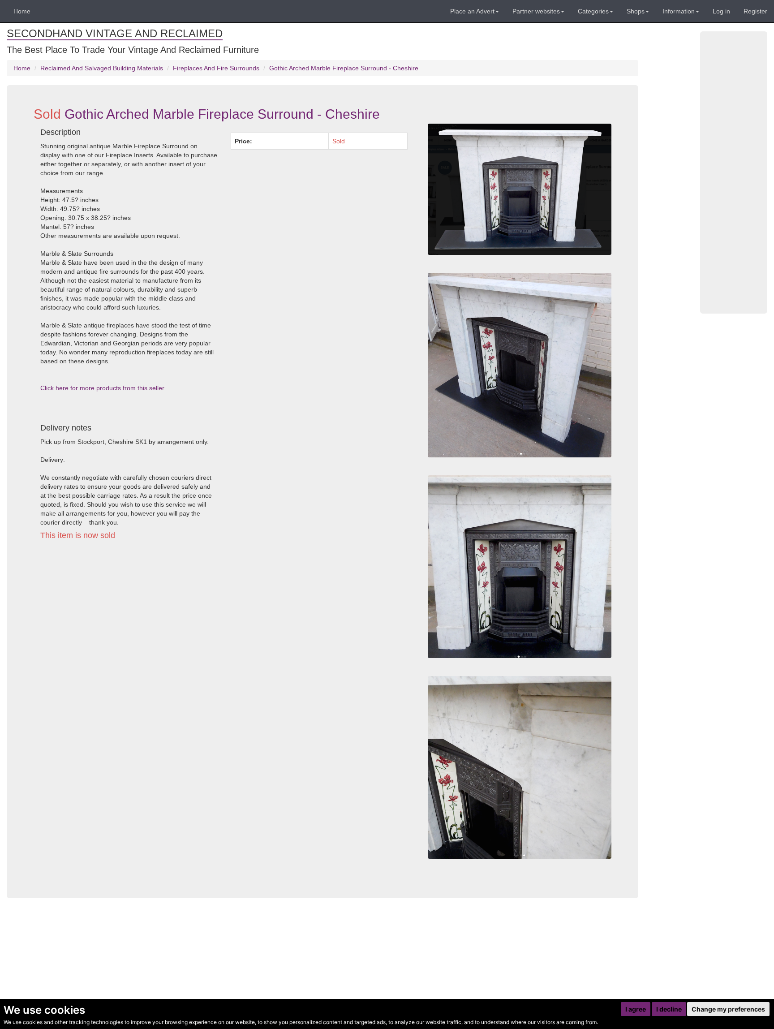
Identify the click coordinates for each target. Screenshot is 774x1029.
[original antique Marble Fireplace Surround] (519, 189)
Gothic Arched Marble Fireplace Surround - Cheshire (343, 68)
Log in (721, 11)
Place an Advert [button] (472, 11)
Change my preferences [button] (728, 1009)
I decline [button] (669, 1009)
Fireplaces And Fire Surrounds (216, 68)
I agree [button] (635, 1009)
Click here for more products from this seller (102, 388)
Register (755, 11)
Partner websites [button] (536, 11)
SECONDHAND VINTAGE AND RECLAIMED (115, 33)
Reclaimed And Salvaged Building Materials (101, 68)
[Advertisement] (224, 630)
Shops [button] (636, 11)
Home (21, 11)
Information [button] (678, 11)
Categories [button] (593, 11)
